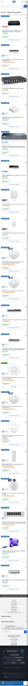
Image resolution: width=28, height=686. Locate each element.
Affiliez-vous (14, 637)
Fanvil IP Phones (18, 674)
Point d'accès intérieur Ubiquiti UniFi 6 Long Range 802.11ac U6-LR (12, 436)
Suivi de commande (11, 675)
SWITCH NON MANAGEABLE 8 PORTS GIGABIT (13, 88)
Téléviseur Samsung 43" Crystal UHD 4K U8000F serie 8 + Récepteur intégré (13, 551)
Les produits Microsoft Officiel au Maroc (14, 673)
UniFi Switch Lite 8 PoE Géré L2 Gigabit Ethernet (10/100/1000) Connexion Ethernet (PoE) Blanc (13, 349)
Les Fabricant (14, 641)
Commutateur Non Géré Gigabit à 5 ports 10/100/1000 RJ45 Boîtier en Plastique (12, 31)
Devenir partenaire (14, 639)
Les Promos (14, 642)
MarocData (12, 683)
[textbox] (11, 6)
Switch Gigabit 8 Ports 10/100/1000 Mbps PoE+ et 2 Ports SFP (14, 580)
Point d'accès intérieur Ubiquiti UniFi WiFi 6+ (12, 290)
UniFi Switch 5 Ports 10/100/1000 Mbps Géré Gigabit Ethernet (12, 60)
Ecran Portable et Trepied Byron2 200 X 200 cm (13, 233)
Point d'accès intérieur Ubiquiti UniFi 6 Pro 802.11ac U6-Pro (12, 407)
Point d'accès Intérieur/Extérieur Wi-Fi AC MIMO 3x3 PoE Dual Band (13, 378)
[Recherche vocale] (22, 6)
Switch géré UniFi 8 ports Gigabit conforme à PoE (14, 319)
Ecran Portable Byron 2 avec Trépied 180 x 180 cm (14, 204)
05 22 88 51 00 (16, 636)
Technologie (22, 677)
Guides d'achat (12, 677)
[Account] (22, 2)
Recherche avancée (23, 8)
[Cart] (25, 2)
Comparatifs (17, 677)
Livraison (22, 675)
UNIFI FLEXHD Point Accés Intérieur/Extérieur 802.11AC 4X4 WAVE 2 (12, 465)
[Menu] (2, 2)
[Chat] (3, 683)
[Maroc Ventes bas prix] (14, 2)
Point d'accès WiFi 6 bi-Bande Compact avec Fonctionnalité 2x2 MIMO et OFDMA (13, 262)
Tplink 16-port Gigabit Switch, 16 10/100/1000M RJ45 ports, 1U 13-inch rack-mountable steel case (14, 147)
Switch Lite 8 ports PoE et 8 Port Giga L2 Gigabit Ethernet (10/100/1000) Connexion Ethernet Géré (14, 523)
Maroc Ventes (18, 675)
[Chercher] (25, 6)
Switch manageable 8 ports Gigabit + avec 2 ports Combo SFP (14, 176)
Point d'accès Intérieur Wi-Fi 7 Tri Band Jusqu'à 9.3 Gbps (13, 494)
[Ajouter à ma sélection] (25, 18)
